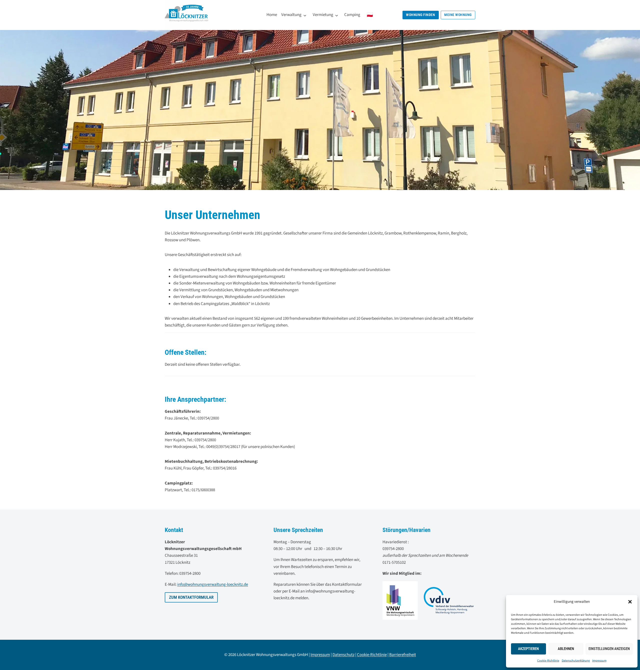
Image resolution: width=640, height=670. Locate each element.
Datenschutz (343, 655)
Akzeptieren (528, 648)
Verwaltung (291, 15)
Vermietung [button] (323, 15)
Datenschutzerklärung (576, 660)
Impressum (599, 660)
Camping (352, 15)
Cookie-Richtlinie (548, 660)
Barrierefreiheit (402, 655)
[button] (630, 601)
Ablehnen (566, 648)
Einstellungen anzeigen (609, 648)
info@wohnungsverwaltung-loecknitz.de (212, 585)
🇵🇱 (370, 15)
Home (271, 15)
